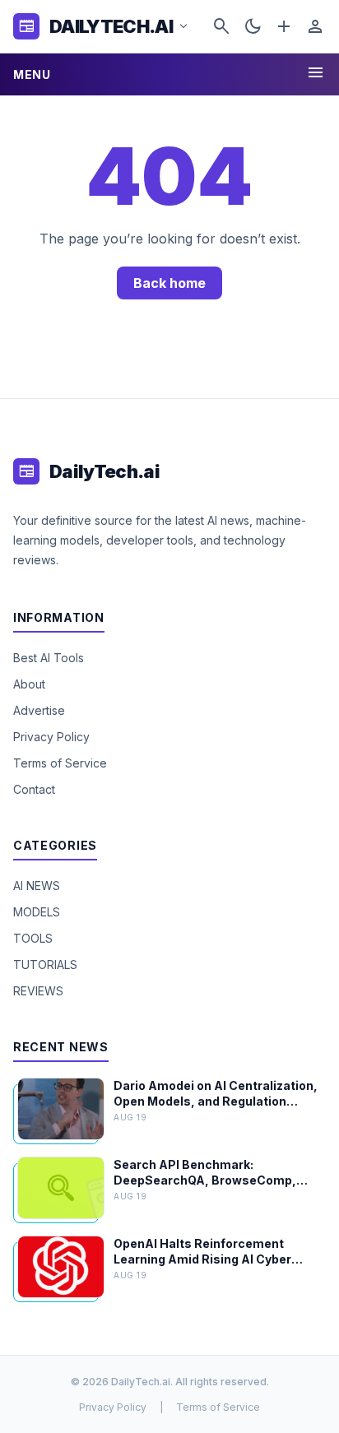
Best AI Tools (48, 658)
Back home (169, 283)
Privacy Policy (51, 737)
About (29, 684)
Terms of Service (60, 763)
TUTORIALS (45, 965)
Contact (34, 789)
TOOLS (33, 938)
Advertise (39, 710)
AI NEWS (36, 886)
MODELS (36, 912)
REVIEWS (38, 991)
